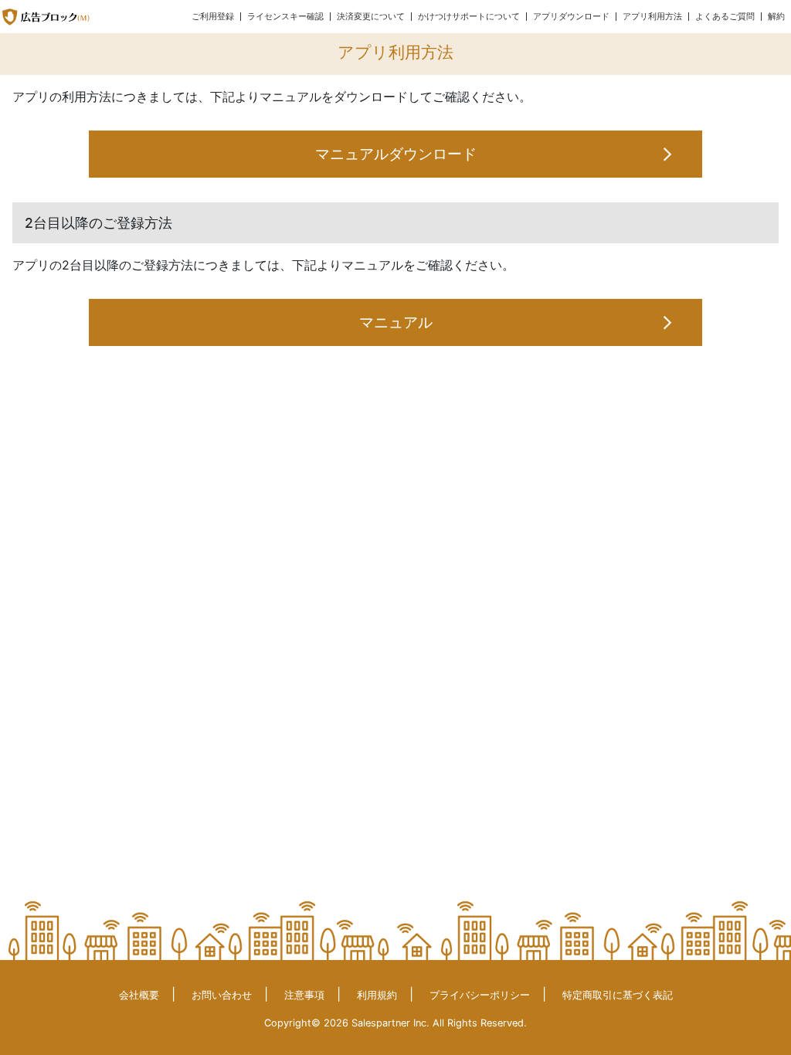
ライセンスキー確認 (285, 16)
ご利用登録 (213, 16)
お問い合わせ (222, 995)
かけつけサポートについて (469, 16)
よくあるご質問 (725, 16)
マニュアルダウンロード (396, 153)
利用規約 (377, 995)
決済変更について (371, 16)
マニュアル (396, 322)
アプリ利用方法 (652, 16)
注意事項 (304, 995)
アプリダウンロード (571, 16)
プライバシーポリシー (479, 995)
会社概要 (139, 995)
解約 (776, 16)
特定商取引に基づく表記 (617, 995)
